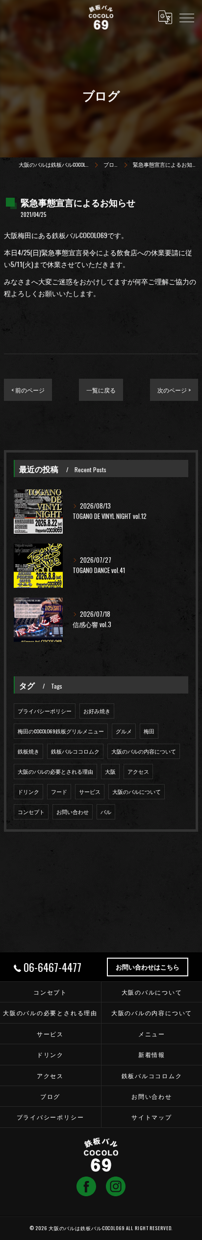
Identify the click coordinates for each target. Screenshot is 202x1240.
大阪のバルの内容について (143, 751)
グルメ (124, 731)
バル (106, 812)
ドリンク (28, 791)
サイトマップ (151, 1117)
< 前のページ (28, 389)
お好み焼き (96, 711)
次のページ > (174, 389)
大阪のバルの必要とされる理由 (55, 771)
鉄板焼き (28, 751)
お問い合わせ (72, 812)
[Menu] (187, 17)
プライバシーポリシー (45, 711)
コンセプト (31, 812)
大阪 (110, 771)
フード (59, 791)
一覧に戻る (101, 389)
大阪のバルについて (136, 791)
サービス (90, 791)
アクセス (138, 771)
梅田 (149, 731)
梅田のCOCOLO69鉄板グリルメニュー (61, 731)
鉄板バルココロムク (75, 751)
